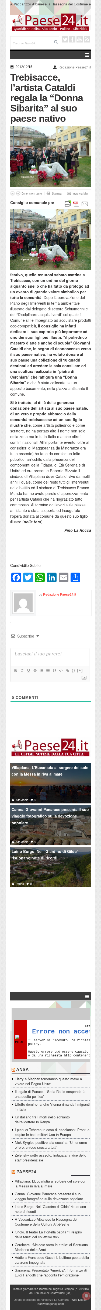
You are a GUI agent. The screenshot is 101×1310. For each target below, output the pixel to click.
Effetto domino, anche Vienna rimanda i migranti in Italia (52, 1107)
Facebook (72, 39)
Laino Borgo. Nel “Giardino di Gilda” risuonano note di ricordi (50, 1209)
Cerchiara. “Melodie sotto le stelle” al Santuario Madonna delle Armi (51, 1247)
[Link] (67, 670)
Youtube (79, 39)
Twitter (65, 39)
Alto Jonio (22, 799)
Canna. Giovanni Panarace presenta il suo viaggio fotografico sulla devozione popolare (50, 816)
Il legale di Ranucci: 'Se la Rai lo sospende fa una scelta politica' (50, 1094)
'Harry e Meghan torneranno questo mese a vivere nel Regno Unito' (48, 1081)
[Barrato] (35, 670)
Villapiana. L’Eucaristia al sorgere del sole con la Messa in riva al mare (50, 1183)
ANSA (22, 1069)
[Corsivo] (22, 670)
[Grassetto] (15, 670)
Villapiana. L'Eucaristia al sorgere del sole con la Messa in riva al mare (50, 771)
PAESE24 (26, 1172)
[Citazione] (54, 670)
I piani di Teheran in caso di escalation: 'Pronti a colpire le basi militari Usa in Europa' (52, 1132)
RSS (87, 39)
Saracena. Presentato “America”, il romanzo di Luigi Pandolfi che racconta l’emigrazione (51, 1273)
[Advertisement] (50, 932)
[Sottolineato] (28, 670)
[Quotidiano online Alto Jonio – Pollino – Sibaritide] (50, 22)
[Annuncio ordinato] (41, 670)
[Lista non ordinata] (47, 670)
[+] (80, 670)
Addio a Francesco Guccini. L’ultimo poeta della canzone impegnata (52, 1260)
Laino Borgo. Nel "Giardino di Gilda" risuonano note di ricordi (45, 855)
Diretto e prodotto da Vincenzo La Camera (41, 1299)
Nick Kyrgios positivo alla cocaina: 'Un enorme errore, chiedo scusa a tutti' (51, 1145)
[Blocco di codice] (60, 670)
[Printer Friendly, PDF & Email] (76, 203)
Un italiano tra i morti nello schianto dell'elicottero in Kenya (42, 1119)
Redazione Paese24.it (74, 67)
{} (73, 670)
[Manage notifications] (86, 1296)
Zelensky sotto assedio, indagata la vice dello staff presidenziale (50, 1158)
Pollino (20, 883)
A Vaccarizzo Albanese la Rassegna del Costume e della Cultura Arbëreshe (50, 6)
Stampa (57, 193)
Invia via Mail (80, 193)
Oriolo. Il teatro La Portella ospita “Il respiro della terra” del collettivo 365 (48, 1234)
